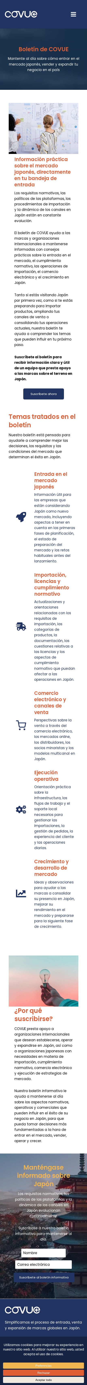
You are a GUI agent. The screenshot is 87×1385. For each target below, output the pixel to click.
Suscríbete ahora (44, 394)
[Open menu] (75, 14)
